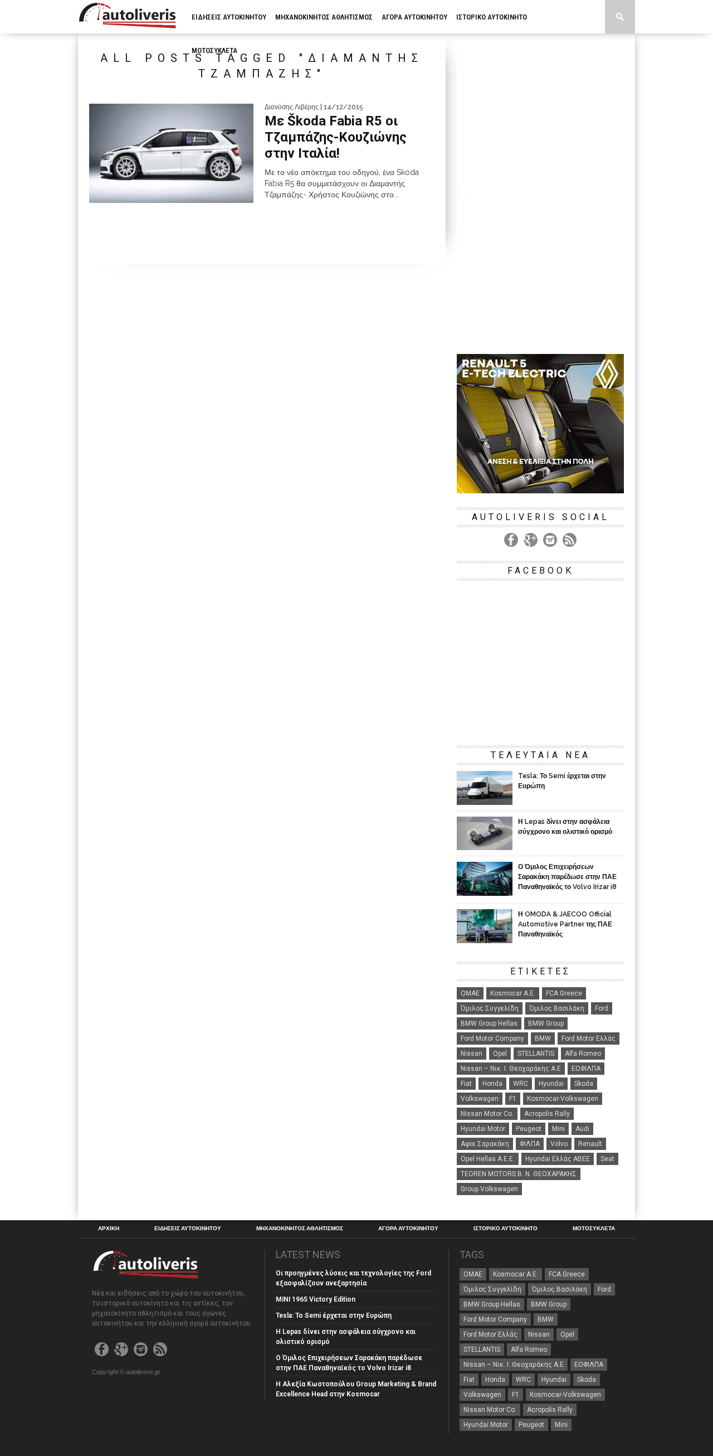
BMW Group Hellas (489, 1023)
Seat (607, 1159)
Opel (500, 1053)
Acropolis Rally (547, 1114)
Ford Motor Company (492, 1038)
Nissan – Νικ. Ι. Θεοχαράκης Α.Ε (511, 1068)
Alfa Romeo (583, 1053)
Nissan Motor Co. (487, 1114)
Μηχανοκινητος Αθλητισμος (324, 17)
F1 (512, 1099)
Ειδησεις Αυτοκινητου (229, 17)
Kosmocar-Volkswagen (562, 1099)
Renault (590, 1144)
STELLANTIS (535, 1053)
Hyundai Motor (483, 1129)
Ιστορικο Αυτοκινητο (491, 17)
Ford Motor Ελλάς (588, 1038)
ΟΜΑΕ (470, 993)
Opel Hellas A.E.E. (488, 1159)
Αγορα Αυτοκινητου (414, 17)
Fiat (466, 1084)
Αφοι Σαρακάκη (485, 1144)
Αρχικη (108, 1228)
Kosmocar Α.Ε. (512, 993)
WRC (520, 1084)
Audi (582, 1129)
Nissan (471, 1053)
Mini (558, 1129)
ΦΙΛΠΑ (530, 1144)
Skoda (583, 1084)
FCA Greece (564, 993)
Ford (601, 1008)
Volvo (559, 1144)
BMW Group (546, 1023)
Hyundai (551, 1084)
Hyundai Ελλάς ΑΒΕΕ (557, 1159)
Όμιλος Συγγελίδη (490, 1008)
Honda (492, 1084)
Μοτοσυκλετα (214, 50)
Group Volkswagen (489, 1189)
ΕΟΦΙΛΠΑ (586, 1068)
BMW (543, 1038)
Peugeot (528, 1129)
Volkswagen (480, 1099)
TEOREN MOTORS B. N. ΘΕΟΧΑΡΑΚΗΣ (519, 1174)
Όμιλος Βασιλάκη (556, 1008)
